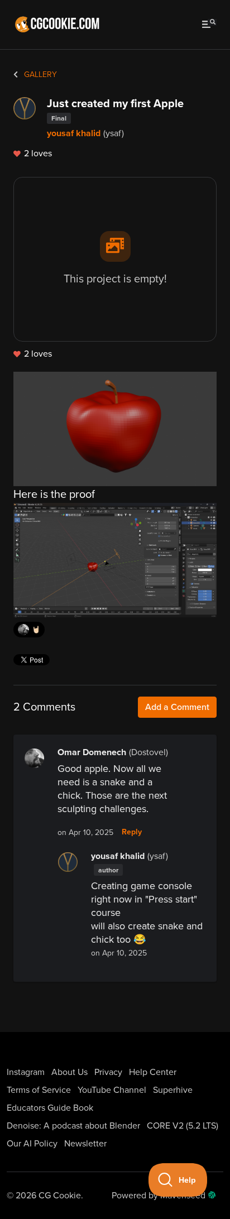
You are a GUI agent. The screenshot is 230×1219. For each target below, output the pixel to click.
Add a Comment (177, 707)
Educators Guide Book (50, 1108)
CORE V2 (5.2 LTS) (182, 1125)
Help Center (152, 1072)
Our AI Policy (32, 1143)
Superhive (173, 1090)
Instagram (26, 1072)
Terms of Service (39, 1090)
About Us (69, 1072)
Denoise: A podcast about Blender (73, 1125)
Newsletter (85, 1143)
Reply (132, 832)
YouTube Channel (112, 1090)
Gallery (39, 74)
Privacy (108, 1072)
